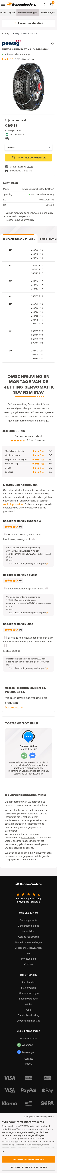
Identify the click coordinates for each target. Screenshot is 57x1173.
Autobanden (28, 982)
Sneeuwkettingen (27, 12)
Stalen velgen (28, 987)
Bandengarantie (28, 920)
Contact (28, 1058)
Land (28, 953)
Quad (12, 12)
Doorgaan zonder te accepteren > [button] (39, 1116)
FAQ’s (28, 1064)
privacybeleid (28, 837)
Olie (28, 1009)
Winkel (28, 1004)
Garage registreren (28, 936)
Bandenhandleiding (28, 925)
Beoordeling (28, 931)
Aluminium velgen (29, 993)
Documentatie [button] (14, 707)
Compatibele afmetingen (18, 239)
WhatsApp (27, 1044)
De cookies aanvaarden (28, 1159)
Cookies (28, 964)
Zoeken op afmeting (30, 23)
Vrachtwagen (48, 12)
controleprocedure (13, 504)
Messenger (28, 1052)
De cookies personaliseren (29, 1167)
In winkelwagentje (31, 157)
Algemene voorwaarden (28, 947)
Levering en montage (28, 1020)
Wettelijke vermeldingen (28, 942)
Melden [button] (9, 560)
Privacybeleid (28, 958)
